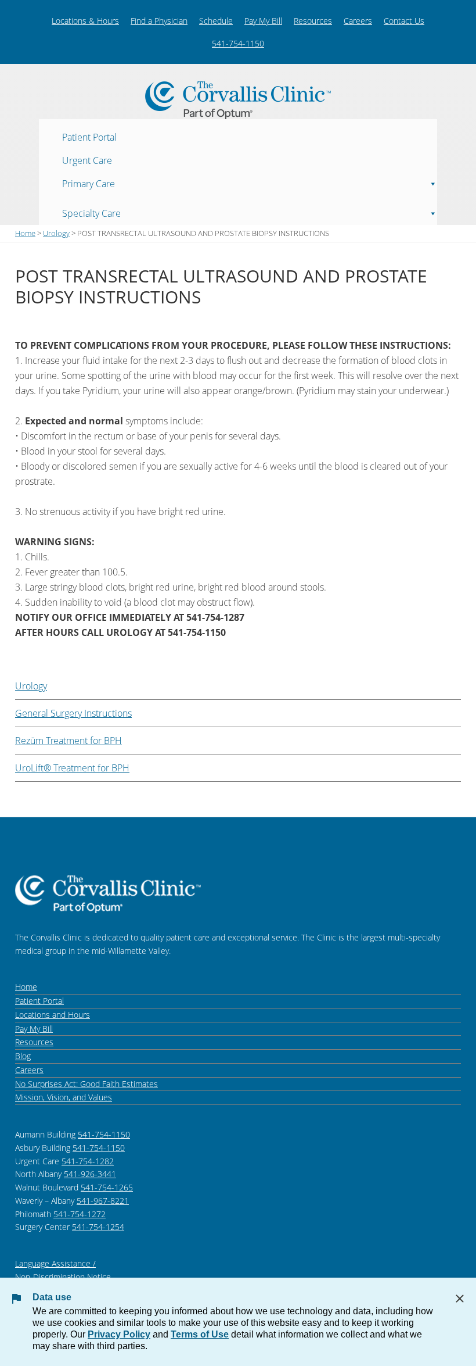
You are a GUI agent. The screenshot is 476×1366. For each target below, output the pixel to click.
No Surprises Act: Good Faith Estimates (86, 1083)
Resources (313, 20)
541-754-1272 (79, 1214)
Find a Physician (159, 20)
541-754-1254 (98, 1226)
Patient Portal (89, 136)
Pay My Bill (263, 20)
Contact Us (404, 20)
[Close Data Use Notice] (460, 1298)
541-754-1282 (88, 1161)
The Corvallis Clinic (238, 100)
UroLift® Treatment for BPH (72, 767)
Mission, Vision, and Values (63, 1097)
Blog (23, 1055)
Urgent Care (87, 160)
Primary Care (88, 183)
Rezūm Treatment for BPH (68, 740)
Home (26, 986)
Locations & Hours (85, 20)
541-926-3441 (90, 1173)
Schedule (216, 20)
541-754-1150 (238, 43)
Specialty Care (91, 213)
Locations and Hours (52, 1014)
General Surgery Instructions (73, 713)
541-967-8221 (103, 1200)
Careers (358, 20)
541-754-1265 (107, 1187)
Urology (31, 686)
